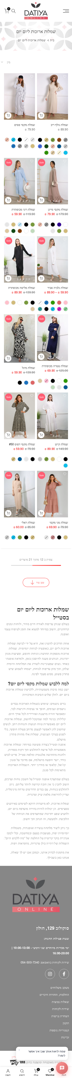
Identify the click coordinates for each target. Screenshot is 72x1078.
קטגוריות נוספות (59, 1030)
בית (52, 40)
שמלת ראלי (28, 522)
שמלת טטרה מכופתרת (55, 366)
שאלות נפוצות (60, 1002)
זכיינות (65, 1037)
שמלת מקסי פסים (24, 124)
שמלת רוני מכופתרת (23, 209)
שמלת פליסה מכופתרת (21, 287)
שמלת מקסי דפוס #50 (22, 444)
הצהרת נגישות (60, 1016)
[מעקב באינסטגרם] (50, 974)
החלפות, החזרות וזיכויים (54, 994)
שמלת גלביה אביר (57, 287)
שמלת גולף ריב (59, 124)
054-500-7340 (30, 962)
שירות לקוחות (60, 1009)
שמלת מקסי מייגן (58, 209)
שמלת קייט (61, 444)
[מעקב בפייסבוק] (64, 974)
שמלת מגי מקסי (59, 522)
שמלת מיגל (28, 367)
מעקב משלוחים (59, 987)
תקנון (66, 1023)
